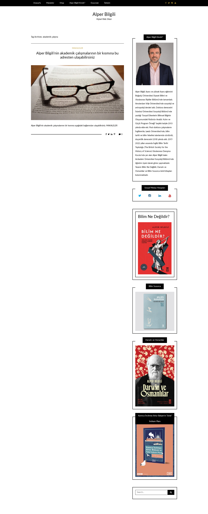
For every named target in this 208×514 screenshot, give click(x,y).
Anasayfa (37, 3)
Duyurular (95, 3)
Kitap (62, 3)
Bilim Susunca (154, 171)
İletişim (107, 3)
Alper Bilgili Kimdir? (77, 3)
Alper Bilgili (104, 14)
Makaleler (50, 3)
